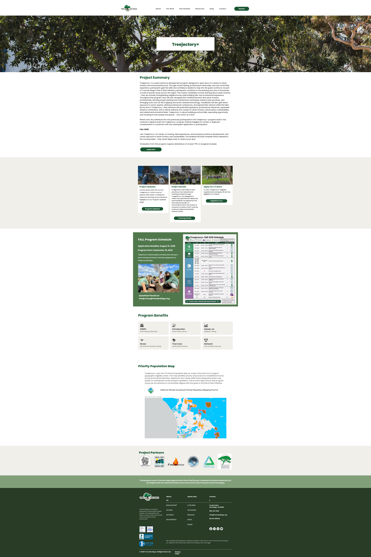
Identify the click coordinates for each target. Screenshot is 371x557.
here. (209, 542)
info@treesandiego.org (218, 515)
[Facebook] (210, 528)
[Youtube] (221, 528)
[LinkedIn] (218, 528)
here (222, 483)
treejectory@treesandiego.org (154, 298)
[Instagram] (214, 528)
